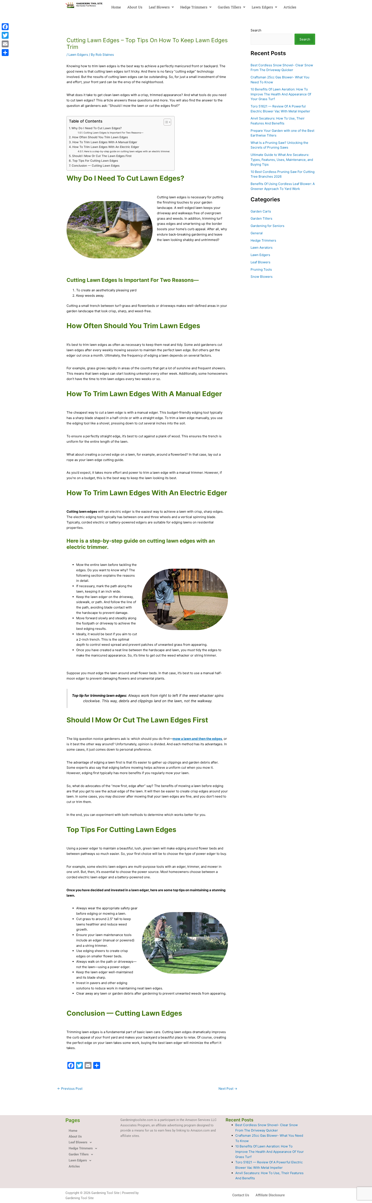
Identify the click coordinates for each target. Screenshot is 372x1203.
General (257, 233)
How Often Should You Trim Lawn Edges (100, 137)
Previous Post (69, 1088)
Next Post (228, 1088)
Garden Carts (261, 211)
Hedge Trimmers (193, 7)
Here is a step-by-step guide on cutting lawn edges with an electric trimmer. (127, 151)
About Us (134, 7)
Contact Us (240, 1195)
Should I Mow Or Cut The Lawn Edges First (102, 156)
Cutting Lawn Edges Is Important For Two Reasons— (113, 132)
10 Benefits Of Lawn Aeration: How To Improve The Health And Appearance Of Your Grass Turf (281, 94)
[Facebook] (5, 26)
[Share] (5, 52)
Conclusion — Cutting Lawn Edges (95, 165)
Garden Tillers (229, 7)
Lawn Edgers (262, 7)
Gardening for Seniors (267, 226)
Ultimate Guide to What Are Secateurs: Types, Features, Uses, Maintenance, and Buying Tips (282, 159)
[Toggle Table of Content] (165, 122)
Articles (290, 7)
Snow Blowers (262, 277)
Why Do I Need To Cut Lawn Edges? (96, 128)
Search (256, 30)
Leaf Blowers (159, 7)
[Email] (5, 44)
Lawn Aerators (262, 247)
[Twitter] (5, 35)
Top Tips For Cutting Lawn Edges (95, 160)
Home (116, 7)
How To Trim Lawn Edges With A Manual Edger (104, 142)
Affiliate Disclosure (270, 1195)
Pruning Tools (261, 269)
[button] (161, 7)
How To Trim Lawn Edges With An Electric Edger (105, 147)
